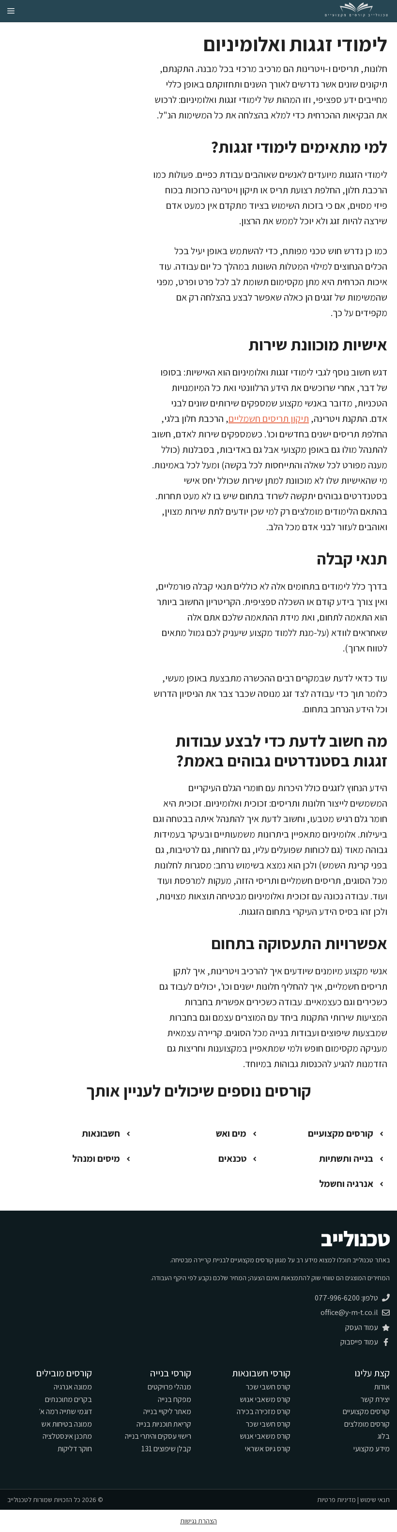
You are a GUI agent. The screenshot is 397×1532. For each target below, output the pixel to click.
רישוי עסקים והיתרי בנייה (158, 1436)
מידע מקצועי (371, 1449)
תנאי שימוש (375, 1499)
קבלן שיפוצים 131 (166, 1449)
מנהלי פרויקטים (169, 1387)
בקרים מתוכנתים (68, 1399)
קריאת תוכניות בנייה (164, 1424)
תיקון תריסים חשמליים (269, 418)
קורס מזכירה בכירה (263, 1411)
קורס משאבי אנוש (265, 1399)
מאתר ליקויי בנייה (167, 1411)
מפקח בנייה (174, 1399)
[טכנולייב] (356, 11)
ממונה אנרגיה (73, 1387)
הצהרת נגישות (198, 1521)
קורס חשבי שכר (268, 1387)
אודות (382, 1387)
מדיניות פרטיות (336, 1499)
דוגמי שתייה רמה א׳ (65, 1411)
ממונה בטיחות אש (66, 1424)
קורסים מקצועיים (366, 1411)
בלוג (383, 1436)
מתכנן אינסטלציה (67, 1436)
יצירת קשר (375, 1399)
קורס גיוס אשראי (267, 1449)
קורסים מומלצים (367, 1424)
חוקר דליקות (75, 1449)
